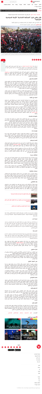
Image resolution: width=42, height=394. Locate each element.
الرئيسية (38, 14)
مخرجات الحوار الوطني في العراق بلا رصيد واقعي (21, 206)
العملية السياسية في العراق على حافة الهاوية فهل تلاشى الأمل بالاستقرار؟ (17, 200)
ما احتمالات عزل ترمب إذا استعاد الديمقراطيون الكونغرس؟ (14, 337)
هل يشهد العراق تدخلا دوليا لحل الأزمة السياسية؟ (20, 194)
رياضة (16, 4)
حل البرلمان (7, 72)
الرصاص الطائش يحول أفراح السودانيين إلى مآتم (30, 326)
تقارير (32, 14)
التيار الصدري (34, 112)
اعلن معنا (38, 361)
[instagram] (14, 347)
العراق (31, 312)
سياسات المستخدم (37, 354)
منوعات (20, 4)
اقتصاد (28, 4)
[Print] (32, 60)
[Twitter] (17, 347)
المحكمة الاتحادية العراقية (28, 66)
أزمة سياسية (26, 312)
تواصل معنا (38, 360)
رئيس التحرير (38, 358)
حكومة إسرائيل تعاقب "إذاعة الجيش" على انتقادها (30, 338)
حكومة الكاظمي (16, 312)
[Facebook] (20, 347)
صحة (13, 4)
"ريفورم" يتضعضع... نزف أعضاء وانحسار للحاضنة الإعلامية (13, 326)
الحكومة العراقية (20, 243)
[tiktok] (5, 347)
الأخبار (40, 4)
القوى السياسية (16, 144)
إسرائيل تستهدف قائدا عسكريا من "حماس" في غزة (34, 10)
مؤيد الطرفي (38, 24)
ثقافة (25, 4)
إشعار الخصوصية (37, 356)
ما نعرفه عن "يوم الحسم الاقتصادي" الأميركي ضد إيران (17, 10)
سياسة (36, 4)
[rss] (2, 347)
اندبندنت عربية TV (38, 6)
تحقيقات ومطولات (7, 4)
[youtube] (11, 347)
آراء (32, 4)
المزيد (40, 8)
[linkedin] (8, 347)
